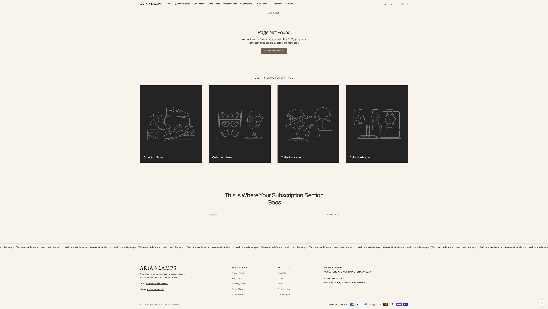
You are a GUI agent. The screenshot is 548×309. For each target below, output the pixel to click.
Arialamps (154, 304)
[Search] (385, 4)
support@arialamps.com (157, 283)
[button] (392, 4)
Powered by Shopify (171, 304)
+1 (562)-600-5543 (155, 289)
